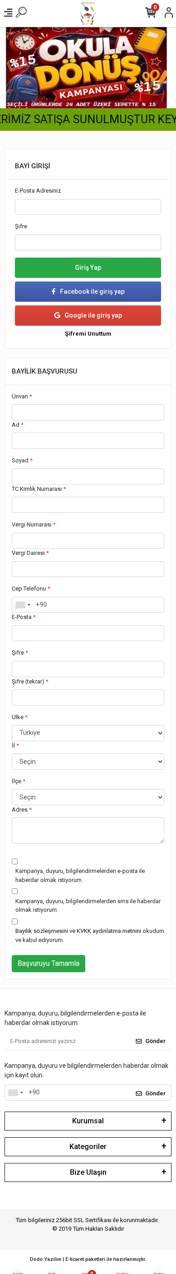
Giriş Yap (88, 267)
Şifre (21, 226)
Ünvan (22, 396)
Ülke (20, 717)
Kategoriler (88, 1146)
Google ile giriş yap (93, 315)
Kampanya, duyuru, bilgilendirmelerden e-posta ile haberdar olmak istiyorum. (80, 875)
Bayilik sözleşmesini (41, 931)
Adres (22, 809)
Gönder (155, 1041)
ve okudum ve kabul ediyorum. (89, 935)
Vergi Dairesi (30, 552)
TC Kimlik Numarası (39, 488)
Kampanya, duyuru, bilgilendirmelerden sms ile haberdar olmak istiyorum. (88, 906)
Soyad (22, 460)
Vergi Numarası (34, 524)
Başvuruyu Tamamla (48, 963)
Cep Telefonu (31, 588)
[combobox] (22, 605)
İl (15, 745)
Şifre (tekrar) (30, 681)
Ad (17, 424)
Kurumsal (88, 1121)
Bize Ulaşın (88, 1172)
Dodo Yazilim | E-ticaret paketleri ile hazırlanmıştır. (88, 1259)
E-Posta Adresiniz (38, 190)
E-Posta (24, 617)
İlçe (18, 781)
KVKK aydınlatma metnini (109, 931)
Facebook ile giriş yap (92, 291)
